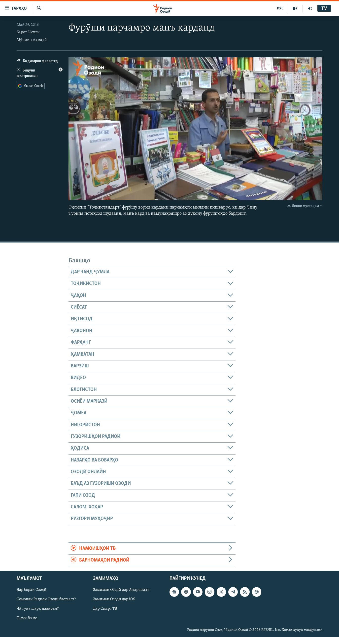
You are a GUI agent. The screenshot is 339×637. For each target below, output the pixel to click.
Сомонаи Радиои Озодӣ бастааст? (46, 600)
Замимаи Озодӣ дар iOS (114, 600)
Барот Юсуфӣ (28, 32)
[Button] (37, 62)
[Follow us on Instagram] (209, 592)
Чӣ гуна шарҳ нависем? (38, 609)
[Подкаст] (256, 592)
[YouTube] (295, 8)
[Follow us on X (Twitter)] (221, 592)
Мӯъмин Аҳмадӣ (32, 40)
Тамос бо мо (27, 618)
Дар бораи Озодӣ (31, 590)
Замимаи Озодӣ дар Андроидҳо (121, 590)
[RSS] (244, 592)
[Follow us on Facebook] (186, 592)
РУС (280, 8)
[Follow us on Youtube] (198, 592)
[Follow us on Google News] (174, 592)
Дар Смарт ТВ (105, 609)
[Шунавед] (310, 8)
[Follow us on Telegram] (233, 592)
